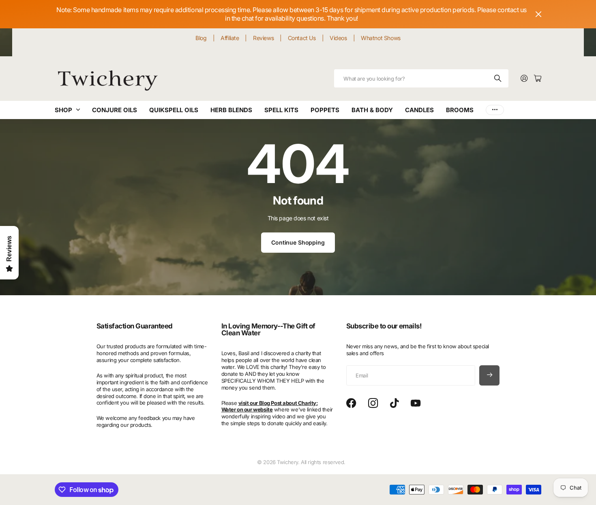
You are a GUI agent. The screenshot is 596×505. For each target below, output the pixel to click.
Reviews (263, 37)
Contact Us (302, 37)
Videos (338, 37)
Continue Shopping (298, 242)
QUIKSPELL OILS (173, 110)
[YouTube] (415, 403)
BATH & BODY (372, 110)
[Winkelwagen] (537, 79)
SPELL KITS (281, 110)
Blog (200, 37)
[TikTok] (394, 403)
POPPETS (325, 110)
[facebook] (351, 403)
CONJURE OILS (114, 110)
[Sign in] (524, 79)
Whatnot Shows (381, 37)
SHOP (63, 110)
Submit (498, 78)
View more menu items (495, 110)
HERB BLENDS (231, 110)
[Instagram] (373, 403)
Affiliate (230, 37)
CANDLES (419, 110)
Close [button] (538, 14)
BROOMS (460, 110)
